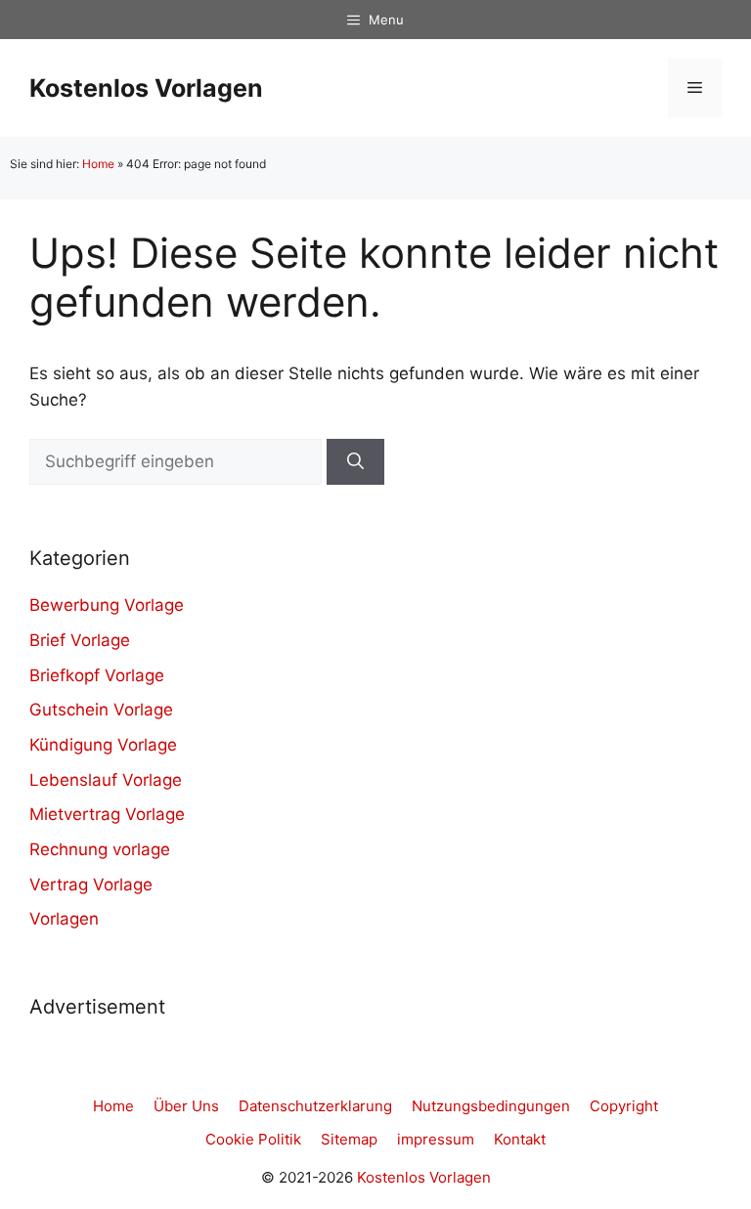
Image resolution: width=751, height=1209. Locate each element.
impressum (435, 1139)
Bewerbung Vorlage (106, 605)
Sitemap (349, 1139)
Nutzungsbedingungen (491, 1106)
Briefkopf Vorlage (96, 675)
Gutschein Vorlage (101, 709)
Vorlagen (64, 918)
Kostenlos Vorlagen (146, 88)
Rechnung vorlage (99, 849)
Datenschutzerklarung (315, 1106)
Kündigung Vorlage (103, 745)
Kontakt (520, 1139)
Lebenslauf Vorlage (105, 780)
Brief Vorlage (79, 640)
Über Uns (186, 1106)
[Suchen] (355, 462)
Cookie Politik (253, 1139)
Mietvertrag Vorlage (107, 814)
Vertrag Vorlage (91, 884)
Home (98, 163)
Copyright (624, 1106)
